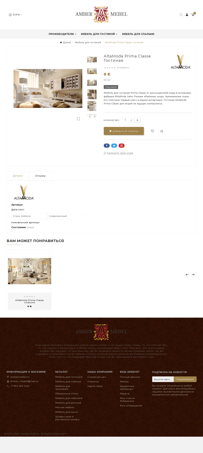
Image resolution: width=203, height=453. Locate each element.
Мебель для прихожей (62, 387)
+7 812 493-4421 (20, 386)
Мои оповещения (131, 405)
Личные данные (130, 377)
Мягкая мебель (64, 407)
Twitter (114, 146)
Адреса (124, 393)
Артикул (17, 204)
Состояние (19, 227)
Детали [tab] (18, 175)
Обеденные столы (66, 393)
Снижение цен (97, 377)
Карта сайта (95, 386)
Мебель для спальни (68, 381)
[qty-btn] (137, 119)
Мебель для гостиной (68, 377)
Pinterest (122, 146)
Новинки (93, 381)
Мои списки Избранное (127, 399)
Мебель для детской (68, 402)
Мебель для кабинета (68, 398)
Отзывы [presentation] (40, 175)
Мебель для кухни (66, 412)
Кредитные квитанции (127, 387)
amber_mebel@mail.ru (24, 381)
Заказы (124, 381)
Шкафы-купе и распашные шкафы (67, 418)
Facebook (107, 146)
